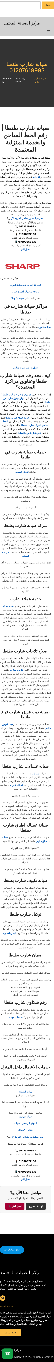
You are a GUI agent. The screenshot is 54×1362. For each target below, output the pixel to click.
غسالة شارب (16, 785)
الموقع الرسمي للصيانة (25, 1123)
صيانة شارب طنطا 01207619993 (27, 67)
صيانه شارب (44, 327)
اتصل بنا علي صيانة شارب (25, 367)
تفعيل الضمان (21, 471)
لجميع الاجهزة (9, 933)
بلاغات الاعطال (25, 1130)
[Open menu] (48, 31)
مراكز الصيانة (25, 1091)
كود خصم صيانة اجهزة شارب (25, 291)
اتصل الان (25, 249)
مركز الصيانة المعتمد (22, 23)
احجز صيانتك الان (12, 1249)
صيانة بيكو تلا (17, 298)
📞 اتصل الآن (14, 1206)
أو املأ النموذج (36, 1206)
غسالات (36, 773)
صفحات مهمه (16, 1017)
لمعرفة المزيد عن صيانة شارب (25, 284)
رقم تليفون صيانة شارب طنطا (18, 394)
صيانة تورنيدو (25, 1116)
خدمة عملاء (9, 606)
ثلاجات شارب (16, 669)
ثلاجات (36, 176)
